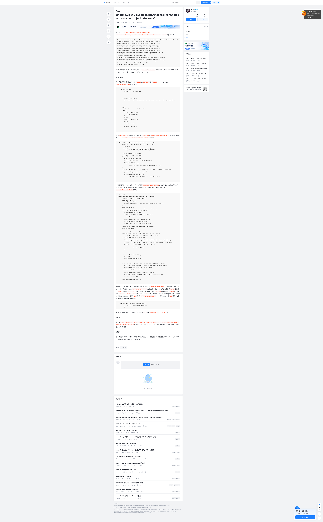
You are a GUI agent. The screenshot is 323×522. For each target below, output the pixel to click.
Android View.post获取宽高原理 (126, 469)
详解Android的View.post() (124, 476)
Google (177, 419)
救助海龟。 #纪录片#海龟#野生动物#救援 (171, 509)
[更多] (319, 518)
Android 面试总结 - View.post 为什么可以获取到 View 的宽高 (135, 450)
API (178, 485)
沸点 (119, 2)
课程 (124, 2)
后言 (187, 37)
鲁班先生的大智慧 (128, 505)
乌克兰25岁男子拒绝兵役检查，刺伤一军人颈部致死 (164, 511)
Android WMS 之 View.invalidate (126, 430)
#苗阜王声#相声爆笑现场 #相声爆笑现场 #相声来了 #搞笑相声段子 (129, 512)
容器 (178, 465)
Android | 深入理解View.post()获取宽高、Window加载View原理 (136, 437)
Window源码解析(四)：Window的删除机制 (129, 483)
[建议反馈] (319, 514)
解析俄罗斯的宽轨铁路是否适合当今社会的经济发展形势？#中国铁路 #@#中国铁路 (152, 505)
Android (177, 406)
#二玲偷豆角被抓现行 (118, 505)
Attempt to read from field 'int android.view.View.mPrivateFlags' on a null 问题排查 (142, 410)
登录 (216, 2)
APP (128, 2)
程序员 (177, 426)
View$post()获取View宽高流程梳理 (127, 489)
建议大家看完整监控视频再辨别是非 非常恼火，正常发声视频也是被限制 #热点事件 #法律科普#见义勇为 (137, 509)
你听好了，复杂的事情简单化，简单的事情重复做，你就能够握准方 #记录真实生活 (132, 507)
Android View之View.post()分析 (126, 443)
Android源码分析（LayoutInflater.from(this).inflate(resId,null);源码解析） (139, 417)
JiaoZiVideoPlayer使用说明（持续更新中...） (130, 456)
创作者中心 (205, 2)
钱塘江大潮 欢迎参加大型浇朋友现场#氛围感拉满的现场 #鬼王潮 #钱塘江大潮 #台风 (133, 511)
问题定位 (188, 31)
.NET (174, 426)
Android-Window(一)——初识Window (128, 424)
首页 (115, 2)
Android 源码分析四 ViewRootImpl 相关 (128, 496)
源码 (173, 406)
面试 (178, 452)
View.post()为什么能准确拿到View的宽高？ (129, 404)
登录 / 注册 (146, 364)
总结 (187, 34)
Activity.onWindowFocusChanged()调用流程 (130, 463)
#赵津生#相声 (148, 512)
